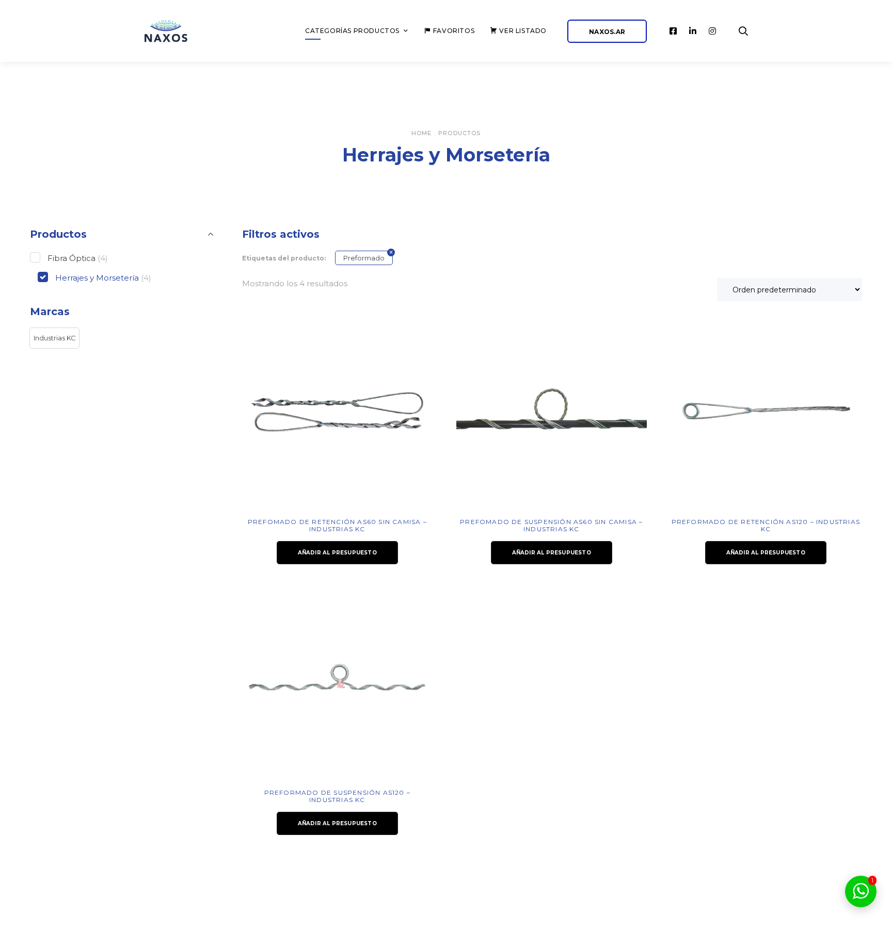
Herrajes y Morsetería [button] (103, 278)
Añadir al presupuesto (337, 552)
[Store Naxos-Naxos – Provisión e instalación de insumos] (177, 31)
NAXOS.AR (607, 32)
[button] (54, 338)
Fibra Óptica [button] (77, 258)
